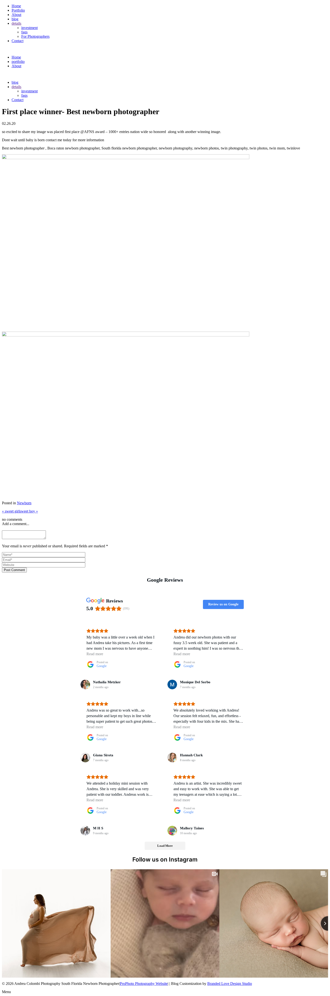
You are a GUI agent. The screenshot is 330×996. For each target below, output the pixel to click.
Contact (17, 41)
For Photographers (35, 36)
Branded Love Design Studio (229, 983)
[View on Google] (85, 684)
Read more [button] (94, 654)
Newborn (24, 503)
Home (16, 6)
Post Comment (14, 570)
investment (29, 28)
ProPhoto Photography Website (144, 983)
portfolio (18, 61)
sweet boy (29, 511)
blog (15, 19)
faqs (24, 32)
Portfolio (18, 10)
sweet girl (11, 511)
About (16, 15)
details (16, 23)
